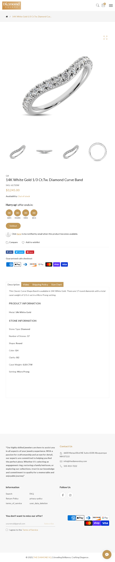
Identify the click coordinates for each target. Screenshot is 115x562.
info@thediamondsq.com (75, 461)
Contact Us (66, 446)
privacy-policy (36, 498)
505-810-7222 (70, 466)
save (31, 252)
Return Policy (12, 498)
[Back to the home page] (7, 17)
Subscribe (49, 523)
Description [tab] (13, 284)
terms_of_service (14, 503)
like (10, 252)
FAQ (32, 493)
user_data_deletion (39, 503)
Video (26, 284)
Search (9, 493)
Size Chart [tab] (56, 284)
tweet (20, 252)
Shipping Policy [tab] (40, 284)
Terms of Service (30, 530)
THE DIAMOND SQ (42, 557)
